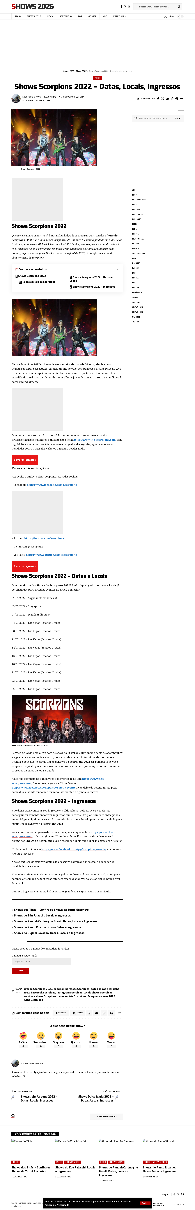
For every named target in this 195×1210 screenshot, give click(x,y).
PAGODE (135, 268)
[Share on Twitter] (162, 98)
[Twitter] (125, 6)
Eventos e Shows (31, 96)
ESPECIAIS (136, 219)
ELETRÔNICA (137, 214)
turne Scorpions (33, 1000)
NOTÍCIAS (136, 263)
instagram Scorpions (69, 992)
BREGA (135, 204)
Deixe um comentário (108, 1116)
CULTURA (136, 209)
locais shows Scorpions (98, 992)
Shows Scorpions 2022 (32, 276)
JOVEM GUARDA (138, 253)
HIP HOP (135, 244)
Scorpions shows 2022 (101, 996)
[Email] (167, 98)
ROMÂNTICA (137, 292)
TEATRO (135, 322)
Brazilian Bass (139, 200)
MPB (134, 258)
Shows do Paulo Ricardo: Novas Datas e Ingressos (47, 927)
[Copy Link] (172, 98)
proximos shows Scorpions (39, 996)
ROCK (97, 77)
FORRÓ (134, 224)
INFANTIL (136, 248)
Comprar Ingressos (25, 460)
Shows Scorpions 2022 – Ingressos (94, 286)
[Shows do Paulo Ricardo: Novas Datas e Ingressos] (163, 1151)
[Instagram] (129, 6)
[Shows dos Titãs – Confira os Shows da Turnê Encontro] (31, 1151)
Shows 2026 (32, 6)
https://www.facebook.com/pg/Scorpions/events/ (44, 787)
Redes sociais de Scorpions (39, 281)
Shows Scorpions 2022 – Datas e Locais (91, 279)
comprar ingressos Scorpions (71, 989)
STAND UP (136, 317)
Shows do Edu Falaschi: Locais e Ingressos (42, 915)
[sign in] (165, 16)
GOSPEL (135, 234)
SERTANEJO (137, 302)
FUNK (134, 229)
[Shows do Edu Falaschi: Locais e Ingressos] (75, 1151)
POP (133, 273)
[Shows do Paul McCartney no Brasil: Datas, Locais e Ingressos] (119, 1151)
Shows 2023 (137, 307)
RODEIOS (135, 288)
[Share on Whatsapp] (89, 1013)
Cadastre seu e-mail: (24, 955)
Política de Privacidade (56, 1204)
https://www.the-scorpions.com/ (94, 439)
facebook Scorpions (43, 992)
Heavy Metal (138, 239)
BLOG (134, 195)
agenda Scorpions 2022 (37, 989)
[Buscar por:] (154, 118)
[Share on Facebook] (158, 98)
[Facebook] (121, 6)
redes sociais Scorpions (71, 996)
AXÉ (133, 190)
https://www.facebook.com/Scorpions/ (52, 484)
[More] (181, 98)
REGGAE (135, 278)
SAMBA (135, 297)
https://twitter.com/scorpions (44, 538)
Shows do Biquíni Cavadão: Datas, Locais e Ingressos (49, 933)
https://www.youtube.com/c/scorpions (51, 554)
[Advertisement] (97, 43)
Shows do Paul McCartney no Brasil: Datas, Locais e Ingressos (55, 921)
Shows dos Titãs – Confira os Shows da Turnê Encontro (51, 910)
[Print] (177, 98)
